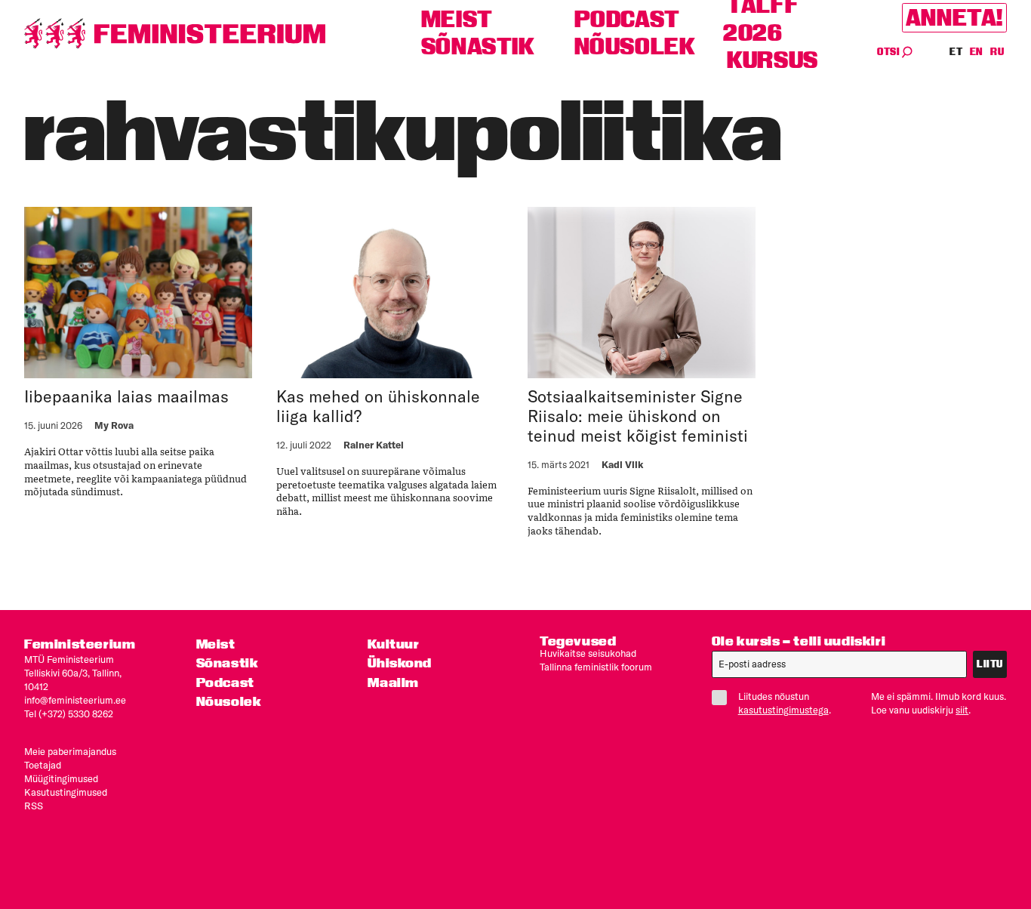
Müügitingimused (61, 778)
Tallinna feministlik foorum (596, 667)
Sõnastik (478, 46)
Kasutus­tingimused (65, 792)
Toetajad (42, 765)
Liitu (990, 664)
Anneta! (954, 18)
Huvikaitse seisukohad (588, 653)
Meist (457, 19)
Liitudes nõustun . (784, 703)
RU (997, 51)
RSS (33, 806)
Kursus (772, 60)
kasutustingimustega (783, 710)
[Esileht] (175, 34)
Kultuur (393, 644)
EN (977, 51)
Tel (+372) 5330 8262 (68, 713)
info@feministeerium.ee (75, 700)
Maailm (393, 682)
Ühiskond (400, 662)
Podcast (627, 19)
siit (962, 710)
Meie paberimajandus (70, 751)
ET (956, 51)
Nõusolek (635, 46)
